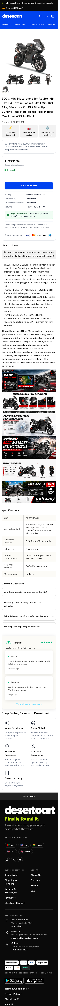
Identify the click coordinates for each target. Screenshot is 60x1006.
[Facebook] (20, 859)
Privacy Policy (14, 994)
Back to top (29, 796)
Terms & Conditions (17, 988)
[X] (13, 859)
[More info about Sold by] (44, 194)
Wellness (6, 24)
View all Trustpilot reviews (29, 704)
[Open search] (40, 16)
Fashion (51, 24)
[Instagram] (7, 859)
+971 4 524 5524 (19, 949)
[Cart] (52, 16)
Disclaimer (12, 999)
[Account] (46, 16)
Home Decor (21, 24)
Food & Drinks (37, 24)
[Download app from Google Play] (14, 981)
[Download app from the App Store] (34, 981)
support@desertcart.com (24, 938)
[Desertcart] (12, 16)
